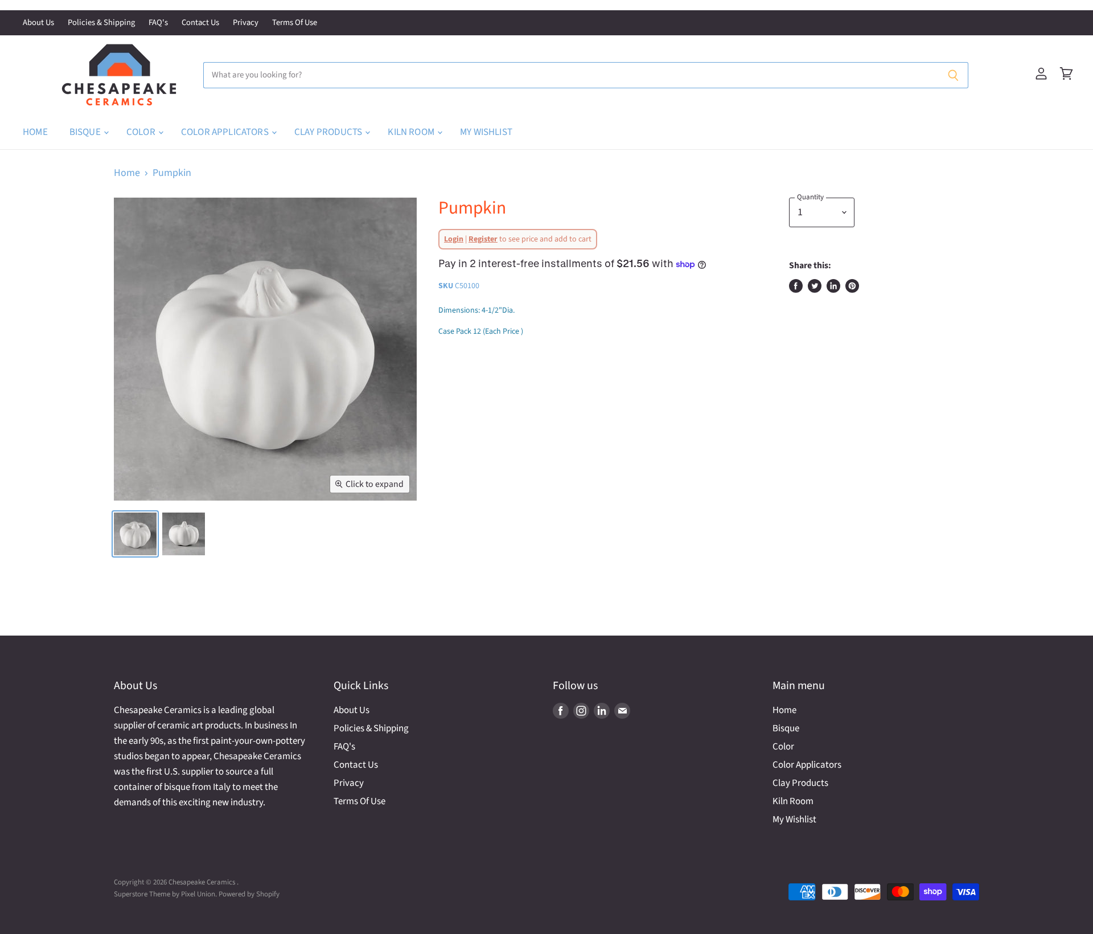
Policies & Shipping (101, 23)
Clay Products (329, 132)
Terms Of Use (294, 23)
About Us (38, 23)
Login (453, 239)
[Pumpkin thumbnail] (183, 533)
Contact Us (200, 23)
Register (483, 239)
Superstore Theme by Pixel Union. (165, 894)
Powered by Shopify (249, 894)
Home (35, 132)
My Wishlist (486, 132)
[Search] (953, 75)
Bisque (85, 132)
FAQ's (158, 23)
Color (141, 132)
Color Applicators (225, 132)
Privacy (245, 23)
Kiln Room (412, 132)
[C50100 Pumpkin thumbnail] (135, 533)
